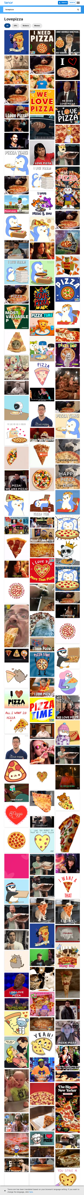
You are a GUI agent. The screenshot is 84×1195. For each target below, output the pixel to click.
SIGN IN (72, 2)
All (7, 26)
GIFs (15, 26)
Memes (37, 26)
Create (64, 2)
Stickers (26, 26)
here (31, 1192)
